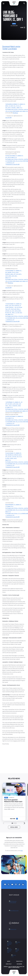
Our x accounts (8, 884)
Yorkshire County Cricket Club (14, 3)
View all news (14, 827)
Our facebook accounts (5, 884)
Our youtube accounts (12, 884)
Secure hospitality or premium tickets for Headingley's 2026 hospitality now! (14, 760)
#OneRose (15, 112)
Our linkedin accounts (23, 884)
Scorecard (6, 46)
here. (21, 850)
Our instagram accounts (15, 884)
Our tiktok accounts (19, 884)
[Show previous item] (3, 823)
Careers (8, 961)
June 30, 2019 (8, 117)
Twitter (5, 49)
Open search (24, 3)
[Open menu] (3, 4)
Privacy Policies (19, 961)
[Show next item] (24, 823)
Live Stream (12, 49)
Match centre (15, 46)
